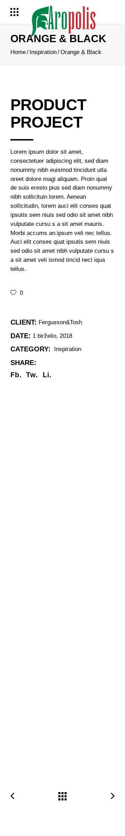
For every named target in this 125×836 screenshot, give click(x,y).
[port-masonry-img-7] (62, 528)
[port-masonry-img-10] (62, 732)
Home (18, 52)
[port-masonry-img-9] (62, 643)
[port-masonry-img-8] (62, 439)
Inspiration (43, 52)
